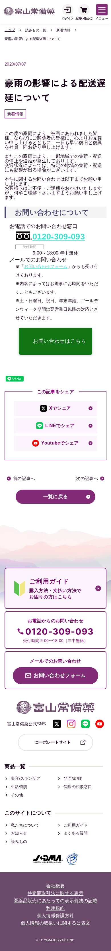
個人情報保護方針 (55, 916)
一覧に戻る (55, 496)
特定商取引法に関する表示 (55, 893)
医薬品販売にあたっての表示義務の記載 (55, 901)
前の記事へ (24, 478)
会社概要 (55, 886)
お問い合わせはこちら (59, 341)
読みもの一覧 (35, 30)
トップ (10, 30)
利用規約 (55, 908)
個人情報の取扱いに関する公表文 (56, 923)
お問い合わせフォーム (46, 266)
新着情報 (63, 30)
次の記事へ (87, 478)
